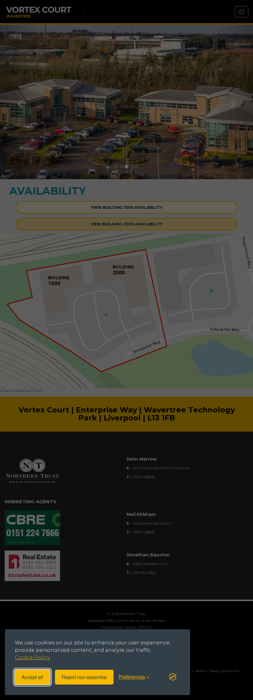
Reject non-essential (84, 677)
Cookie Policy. (32, 657)
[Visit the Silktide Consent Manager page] (172, 677)
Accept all (32, 677)
